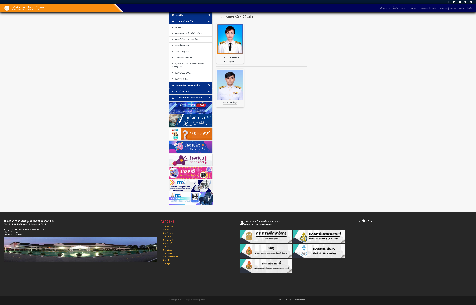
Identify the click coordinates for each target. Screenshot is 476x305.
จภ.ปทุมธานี (168, 240)
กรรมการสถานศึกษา (429, 8)
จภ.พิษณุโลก (168, 226)
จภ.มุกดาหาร (168, 253)
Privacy (288, 299)
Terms (280, 299)
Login (469, 8)
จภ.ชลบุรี (167, 230)
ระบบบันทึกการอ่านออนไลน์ (187, 39)
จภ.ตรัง (167, 260)
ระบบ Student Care (183, 72)
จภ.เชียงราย (168, 233)
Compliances (299, 299)
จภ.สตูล (167, 263)
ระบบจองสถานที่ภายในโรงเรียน (188, 33)
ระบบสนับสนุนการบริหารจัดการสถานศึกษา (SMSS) (189, 65)
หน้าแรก (386, 8)
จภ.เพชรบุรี (168, 243)
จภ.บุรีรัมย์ (168, 250)
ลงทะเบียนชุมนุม (182, 51)
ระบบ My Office (181, 78)
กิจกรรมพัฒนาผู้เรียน (184, 57)
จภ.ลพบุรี (167, 237)
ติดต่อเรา (461, 8)
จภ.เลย (166, 247)
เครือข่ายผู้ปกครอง (448, 8)
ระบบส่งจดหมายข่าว (183, 45)
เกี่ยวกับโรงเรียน (399, 8)
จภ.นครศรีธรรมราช (171, 257)
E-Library (179, 27)
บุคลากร (413, 8)
